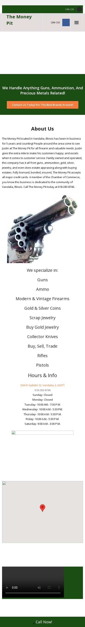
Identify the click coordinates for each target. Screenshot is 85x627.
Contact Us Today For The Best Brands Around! (42, 105)
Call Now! (44, 621)
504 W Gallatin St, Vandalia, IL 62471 (42, 385)
